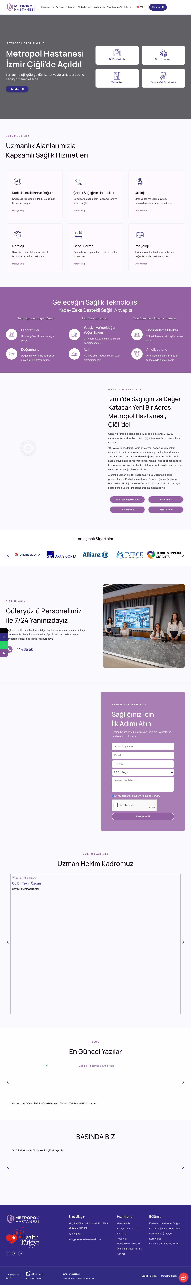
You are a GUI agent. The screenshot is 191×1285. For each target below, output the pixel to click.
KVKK (117, 795)
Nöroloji (18, 246)
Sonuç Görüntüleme (163, 82)
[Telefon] (4, 653)
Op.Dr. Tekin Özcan (26, 883)
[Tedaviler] (117, 76)
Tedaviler (117, 82)
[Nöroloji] (17, 235)
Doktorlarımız (163, 59)
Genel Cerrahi (83, 246)
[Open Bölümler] (66, 7)
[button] (27, 449)
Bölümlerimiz (117, 59)
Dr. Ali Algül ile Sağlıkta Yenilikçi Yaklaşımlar (38, 1150)
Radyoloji (142, 246)
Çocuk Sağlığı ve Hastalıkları (94, 192)
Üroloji (140, 192)
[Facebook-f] (14, 1253)
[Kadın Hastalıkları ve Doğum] (17, 181)
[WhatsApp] (4, 645)
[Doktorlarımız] (163, 53)
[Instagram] (8, 1253)
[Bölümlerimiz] (117, 53)
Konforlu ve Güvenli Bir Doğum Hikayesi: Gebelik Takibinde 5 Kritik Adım (54, 1103)
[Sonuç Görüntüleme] (163, 76)
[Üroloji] (140, 181)
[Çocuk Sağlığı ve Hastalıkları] (78, 181)
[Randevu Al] (4, 637)
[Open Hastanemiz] (54, 7)
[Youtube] (20, 1253)
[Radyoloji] (140, 235)
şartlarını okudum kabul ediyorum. (137, 795)
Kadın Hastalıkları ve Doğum (33, 192)
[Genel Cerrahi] (78, 235)
